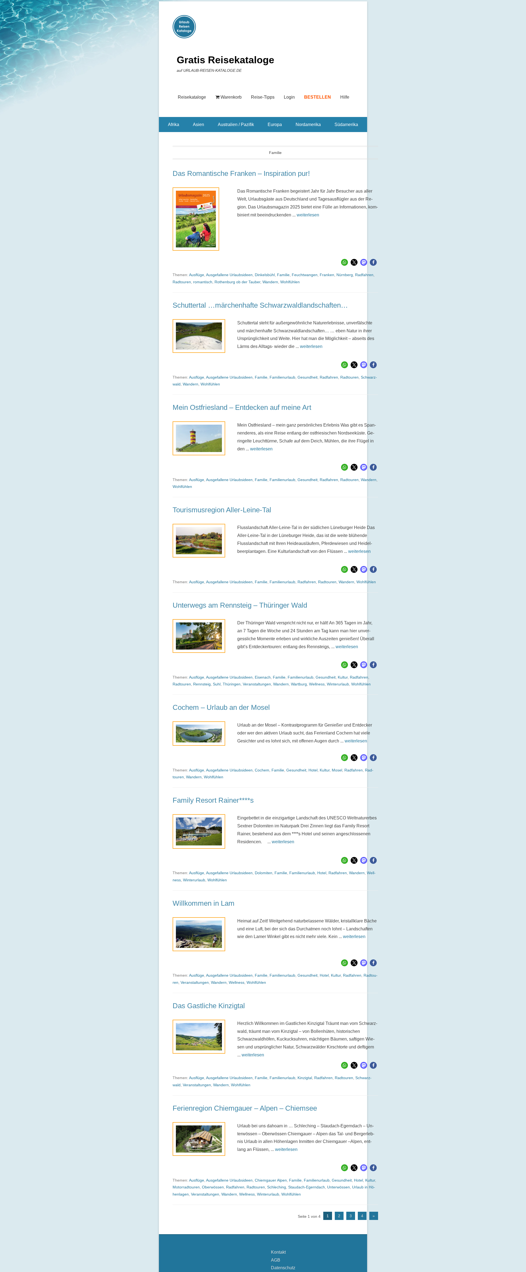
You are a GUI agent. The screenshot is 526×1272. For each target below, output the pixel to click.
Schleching (276, 1187)
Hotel (313, 770)
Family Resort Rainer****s (213, 800)
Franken (327, 275)
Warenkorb (231, 97)
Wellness (317, 684)
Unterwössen (338, 1187)
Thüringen (232, 684)
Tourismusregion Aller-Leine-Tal (222, 510)
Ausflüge (196, 275)
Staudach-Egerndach (306, 1187)
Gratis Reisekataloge (225, 59)
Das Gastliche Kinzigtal (209, 1006)
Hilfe (344, 97)
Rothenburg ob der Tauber (237, 282)
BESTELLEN (317, 97)
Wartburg (299, 684)
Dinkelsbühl (265, 275)
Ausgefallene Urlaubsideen (229, 275)
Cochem (262, 770)
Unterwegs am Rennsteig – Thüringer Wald (240, 605)
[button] (344, 262)
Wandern (270, 282)
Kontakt (278, 1252)
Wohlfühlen (290, 282)
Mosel (337, 770)
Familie (283, 275)
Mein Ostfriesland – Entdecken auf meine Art (242, 407)
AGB (275, 1260)
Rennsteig (202, 684)
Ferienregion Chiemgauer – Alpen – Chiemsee (245, 1108)
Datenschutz (283, 1267)
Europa (275, 124)
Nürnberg (344, 275)
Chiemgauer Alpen (271, 1180)
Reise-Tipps (263, 97)
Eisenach (263, 677)
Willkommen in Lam (204, 903)
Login (289, 97)
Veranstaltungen (257, 684)
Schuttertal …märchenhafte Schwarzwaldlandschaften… (260, 305)
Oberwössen (213, 1187)
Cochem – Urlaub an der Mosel (221, 707)
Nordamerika (308, 124)
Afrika (173, 124)
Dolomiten (263, 873)
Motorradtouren (186, 1187)
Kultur (343, 677)
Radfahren (364, 275)
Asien (198, 124)
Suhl (217, 684)
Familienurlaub (282, 377)
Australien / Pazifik (236, 124)
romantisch (202, 282)
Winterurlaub (338, 684)
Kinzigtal (305, 1078)
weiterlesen (308, 215)
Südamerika (346, 124)
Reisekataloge (192, 97)
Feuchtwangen (305, 275)
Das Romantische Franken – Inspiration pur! (241, 173)
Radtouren (182, 282)
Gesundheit (308, 377)
